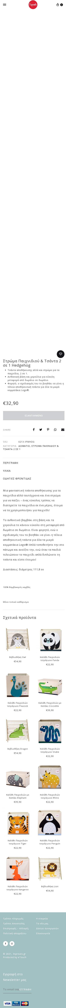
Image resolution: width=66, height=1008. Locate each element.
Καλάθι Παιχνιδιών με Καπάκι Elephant (17, 796)
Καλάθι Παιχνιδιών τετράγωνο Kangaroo (18, 888)
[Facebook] (5, 943)
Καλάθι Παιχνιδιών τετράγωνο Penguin (49, 842)
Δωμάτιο (24, 445)
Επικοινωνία (43, 933)
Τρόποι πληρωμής (13, 918)
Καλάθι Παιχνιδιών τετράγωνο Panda (50, 659)
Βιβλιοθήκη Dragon (18, 748)
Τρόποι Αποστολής (14, 923)
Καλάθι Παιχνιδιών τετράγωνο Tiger (18, 842)
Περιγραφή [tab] (10, 463)
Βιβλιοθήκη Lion (49, 886)
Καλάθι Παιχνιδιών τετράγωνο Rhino (50, 796)
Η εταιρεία (42, 918)
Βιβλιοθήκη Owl (17, 657)
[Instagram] (12, 943)
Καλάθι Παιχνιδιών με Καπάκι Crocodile (50, 704)
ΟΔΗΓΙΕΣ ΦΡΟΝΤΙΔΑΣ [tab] (17, 478)
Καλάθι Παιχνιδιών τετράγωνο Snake (50, 750)
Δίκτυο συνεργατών (47, 928)
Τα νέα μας (42, 923)
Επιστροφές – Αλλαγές (16, 928)
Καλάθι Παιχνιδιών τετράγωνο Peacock (17, 704)
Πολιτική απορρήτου (14, 933)
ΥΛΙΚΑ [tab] (7, 470)
